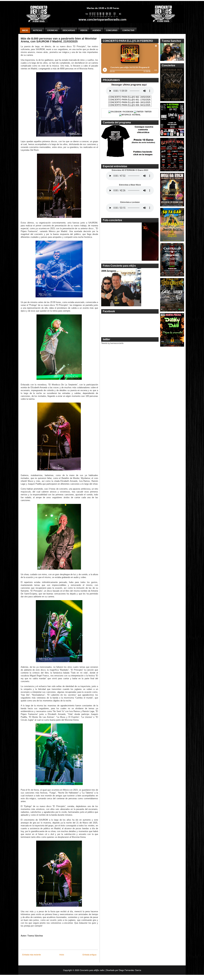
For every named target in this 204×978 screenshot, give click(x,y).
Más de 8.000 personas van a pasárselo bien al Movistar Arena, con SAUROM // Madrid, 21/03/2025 (59, 40)
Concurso (111, 30)
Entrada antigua (89, 954)
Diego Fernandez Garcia (130, 970)
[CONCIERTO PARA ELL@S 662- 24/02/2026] (130, 97)
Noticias (37, 30)
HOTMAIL (136, 115)
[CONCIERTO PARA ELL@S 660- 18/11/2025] (130, 102)
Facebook (128, 112)
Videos (83, 30)
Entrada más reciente (31, 954)
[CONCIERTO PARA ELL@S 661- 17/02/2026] (130, 99)
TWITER (148, 112)
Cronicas (52, 30)
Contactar (128, 30)
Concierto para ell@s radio (92, 970)
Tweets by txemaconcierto (112, 343)
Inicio (25, 30)
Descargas (69, 30)
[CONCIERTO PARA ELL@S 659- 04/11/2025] (130, 105)
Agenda (96, 30)
